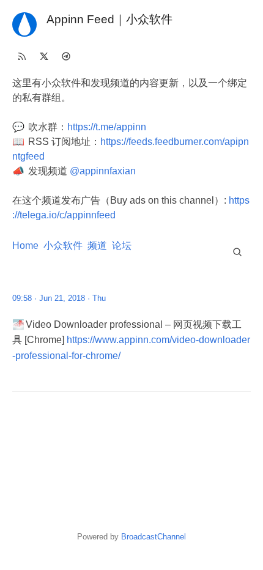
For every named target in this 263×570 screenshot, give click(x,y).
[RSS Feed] (22, 56)
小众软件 (63, 245)
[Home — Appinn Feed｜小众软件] (24, 24)
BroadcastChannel (153, 536)
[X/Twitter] (44, 56)
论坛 (122, 245)
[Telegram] (66, 56)
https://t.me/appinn (106, 127)
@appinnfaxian (103, 171)
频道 (97, 245)
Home (25, 245)
